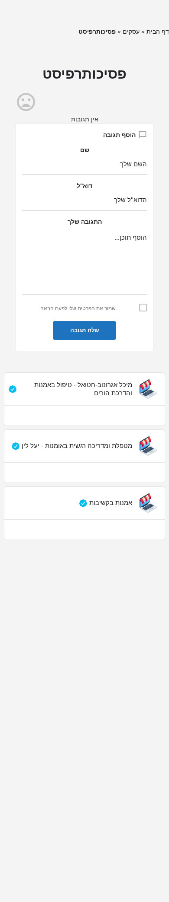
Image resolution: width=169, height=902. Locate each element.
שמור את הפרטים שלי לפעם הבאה (78, 308)
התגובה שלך (85, 221)
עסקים (131, 31)
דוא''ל (84, 185)
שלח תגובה (84, 330)
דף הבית (157, 31)
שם (84, 149)
